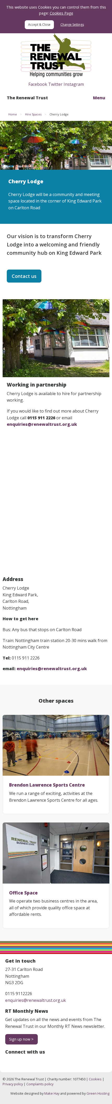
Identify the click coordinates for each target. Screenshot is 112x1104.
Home (12, 114)
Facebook (37, 84)
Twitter (55, 84)
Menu (99, 98)
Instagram (74, 84)
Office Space (23, 893)
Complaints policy (39, 1084)
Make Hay (51, 1093)
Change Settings (72, 24)
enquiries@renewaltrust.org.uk (35, 1000)
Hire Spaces (33, 114)
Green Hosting (97, 1093)
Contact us (24, 276)
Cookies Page (61, 13)
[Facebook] (9, 1060)
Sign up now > (21, 1039)
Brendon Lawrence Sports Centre (47, 785)
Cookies (95, 1079)
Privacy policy (13, 1084)
